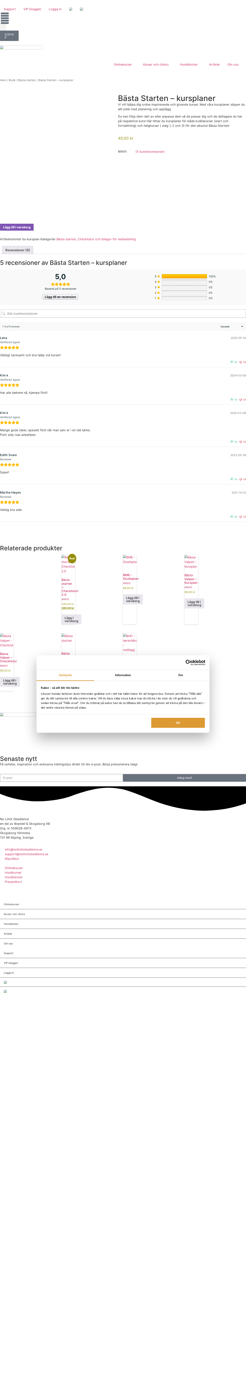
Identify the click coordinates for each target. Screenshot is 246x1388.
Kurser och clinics (156, 64)
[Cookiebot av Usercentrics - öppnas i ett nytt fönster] (188, 662)
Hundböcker (189, 64)
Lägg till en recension (60, 297)
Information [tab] (123, 675)
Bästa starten (27, 80)
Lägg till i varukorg (17, 227)
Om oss (233, 64)
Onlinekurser (123, 64)
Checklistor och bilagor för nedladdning (107, 239)
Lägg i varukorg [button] (71, 619)
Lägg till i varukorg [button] (133, 599)
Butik (12, 80)
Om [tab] (180, 675)
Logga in (55, 9)
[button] (3, 27)
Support (10, 9)
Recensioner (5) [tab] (17, 250)
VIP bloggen (32, 9)
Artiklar (214, 64)
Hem (3, 80)
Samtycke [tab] (65, 675)
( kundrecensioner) (150, 151)
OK (178, 722)
